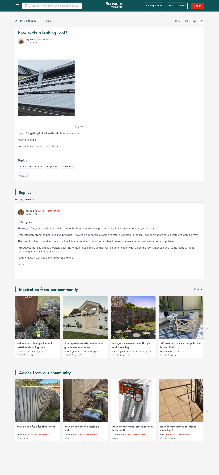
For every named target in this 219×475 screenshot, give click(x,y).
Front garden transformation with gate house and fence (83, 345)
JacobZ (20, 435)
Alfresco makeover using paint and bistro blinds (181, 345)
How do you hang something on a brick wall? (132, 428)
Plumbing (68, 167)
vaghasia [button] (30, 39)
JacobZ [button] (29, 210)
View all (198, 289)
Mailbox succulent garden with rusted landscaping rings (35, 345)
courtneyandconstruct (123, 352)
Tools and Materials (31, 167)
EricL (162, 435)
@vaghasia (27, 222)
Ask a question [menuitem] (154, 6)
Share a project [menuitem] (177, 6)
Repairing (52, 167)
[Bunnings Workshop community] (114, 5)
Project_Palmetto (73, 352)
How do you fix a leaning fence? (36, 426)
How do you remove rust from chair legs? (178, 428)
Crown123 (21, 352)
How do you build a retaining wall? (81, 428)
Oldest (29, 199)
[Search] (26, 6)
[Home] (16, 21)
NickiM (163, 352)
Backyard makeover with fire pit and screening (131, 345)
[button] (21, 41)
